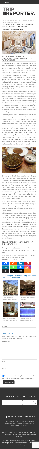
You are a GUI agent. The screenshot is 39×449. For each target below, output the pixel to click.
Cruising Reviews (9, 421)
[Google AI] (20, 271)
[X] (5, 271)
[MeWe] (5, 267)
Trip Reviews (23, 425)
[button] (3, 2)
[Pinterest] (27, 263)
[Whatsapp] (13, 267)
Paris (3, 22)
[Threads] (13, 271)
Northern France (28, 20)
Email (4, 369)
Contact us (7, 434)
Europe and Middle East (9, 20)
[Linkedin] (20, 263)
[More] (27, 271)
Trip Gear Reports (10, 423)
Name (4, 362)
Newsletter (18, 421)
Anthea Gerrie (18, 30)
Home (4, 432)
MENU (8, 2)
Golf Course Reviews (28, 421)
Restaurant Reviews (12, 22)
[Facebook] (5, 263)
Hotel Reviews (15, 425)
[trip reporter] (19, 15)
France (20, 20)
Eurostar (16, 248)
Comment (6, 342)
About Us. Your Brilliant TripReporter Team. (23, 432)
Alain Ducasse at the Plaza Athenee (15, 255)
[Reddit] (13, 263)
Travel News (19, 423)
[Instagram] (27, 267)
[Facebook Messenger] (20, 267)
